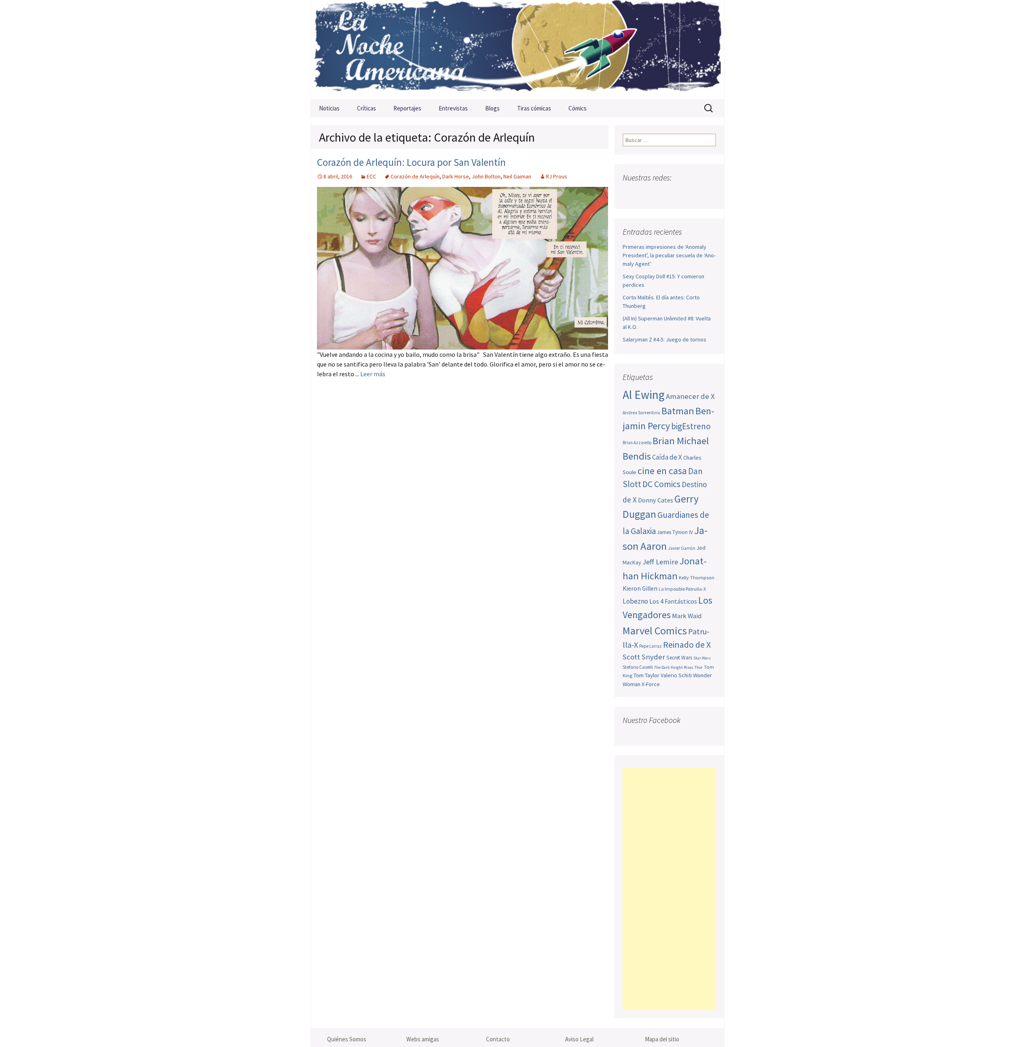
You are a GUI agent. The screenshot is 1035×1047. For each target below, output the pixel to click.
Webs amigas (422, 1039)
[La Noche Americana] (517, 49)
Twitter (645, 194)
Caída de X (667, 457)
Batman (677, 411)
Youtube (661, 194)
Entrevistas (453, 108)
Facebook (630, 194)
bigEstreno (691, 426)
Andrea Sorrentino (641, 412)
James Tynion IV (675, 532)
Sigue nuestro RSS (708, 194)
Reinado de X (687, 644)
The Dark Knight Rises (673, 667)
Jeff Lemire (660, 561)
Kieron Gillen (640, 588)
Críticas (366, 108)
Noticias (329, 108)
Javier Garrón (681, 548)
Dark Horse (455, 176)
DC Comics (661, 484)
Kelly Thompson (696, 577)
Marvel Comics (655, 630)
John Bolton (486, 176)
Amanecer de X (690, 396)
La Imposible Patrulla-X (682, 589)
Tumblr (693, 194)
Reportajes (407, 108)
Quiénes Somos (346, 1039)
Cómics (577, 108)
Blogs (492, 108)
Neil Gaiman (517, 176)
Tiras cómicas (534, 108)
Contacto (498, 1039)
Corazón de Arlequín (415, 176)
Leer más (372, 374)
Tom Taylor (646, 675)
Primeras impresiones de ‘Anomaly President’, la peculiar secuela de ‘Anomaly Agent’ (669, 255)
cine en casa (662, 471)
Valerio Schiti (676, 675)
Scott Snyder (644, 656)
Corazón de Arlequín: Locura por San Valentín (411, 162)
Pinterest (677, 194)
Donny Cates (655, 500)
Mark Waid (686, 616)
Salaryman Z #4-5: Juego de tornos (664, 339)
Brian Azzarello (637, 442)
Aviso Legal (579, 1039)
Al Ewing (644, 394)
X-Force (651, 684)
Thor (699, 667)
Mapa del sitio (662, 1039)
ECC (371, 176)
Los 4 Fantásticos (673, 601)
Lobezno (635, 601)
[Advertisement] (669, 888)
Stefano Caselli (638, 667)
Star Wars (702, 658)
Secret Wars (679, 657)
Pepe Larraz (650, 646)
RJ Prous (556, 176)
